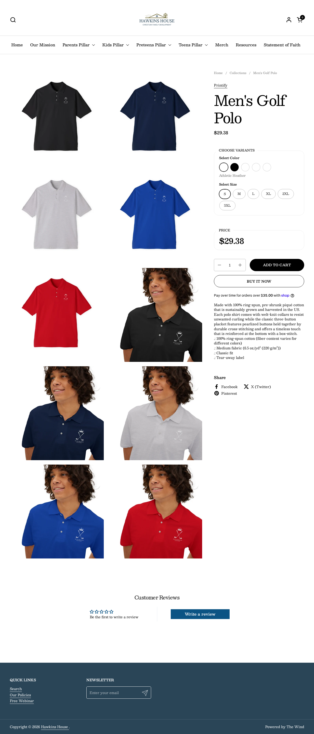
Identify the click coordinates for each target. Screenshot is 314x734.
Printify (220, 85)
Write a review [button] (200, 614)
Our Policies (20, 695)
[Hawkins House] (157, 19)
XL (268, 193)
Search (16, 689)
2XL (285, 193)
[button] (13, 20)
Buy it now (259, 281)
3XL (227, 205)
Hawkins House (55, 727)
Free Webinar (22, 701)
